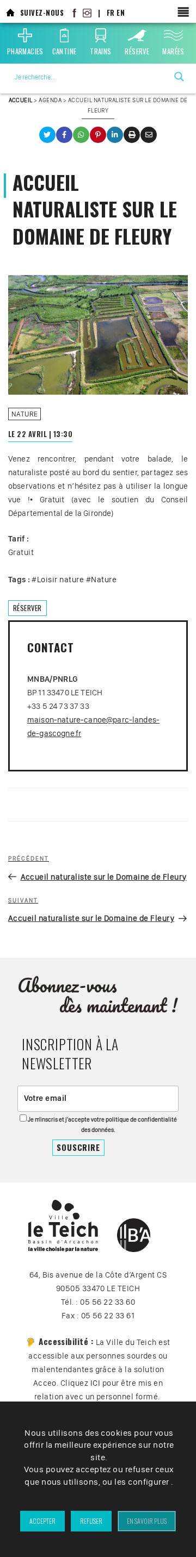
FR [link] (111, 13)
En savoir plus (147, 1520)
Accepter (42, 1520)
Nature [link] (24, 414)
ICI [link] (95, 1383)
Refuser (91, 1520)
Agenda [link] (50, 100)
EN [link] (121, 13)
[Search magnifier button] (179, 76)
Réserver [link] (27, 608)
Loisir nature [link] (60, 579)
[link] (10, 13)
